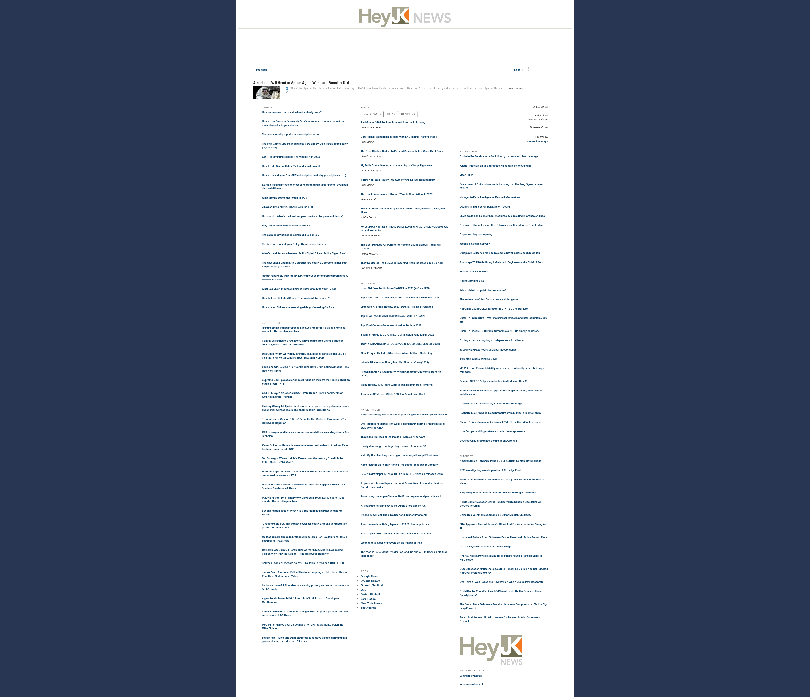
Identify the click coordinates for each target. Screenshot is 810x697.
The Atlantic (368, 607)
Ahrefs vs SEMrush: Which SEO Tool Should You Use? (393, 394)
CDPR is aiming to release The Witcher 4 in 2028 (291, 157)
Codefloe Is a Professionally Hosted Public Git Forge (491, 403)
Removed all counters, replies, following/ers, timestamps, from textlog (501, 225)
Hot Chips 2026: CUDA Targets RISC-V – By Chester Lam (494, 308)
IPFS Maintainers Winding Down (478, 359)
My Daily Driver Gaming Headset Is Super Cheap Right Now (396, 165)
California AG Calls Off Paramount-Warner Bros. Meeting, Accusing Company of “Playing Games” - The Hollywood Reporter (302, 551)
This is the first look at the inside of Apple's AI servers (393, 437)
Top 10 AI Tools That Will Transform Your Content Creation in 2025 (400, 297)
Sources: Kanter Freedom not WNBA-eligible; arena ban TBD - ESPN (303, 563)
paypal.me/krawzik (471, 675)
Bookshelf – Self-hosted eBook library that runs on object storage (499, 156)
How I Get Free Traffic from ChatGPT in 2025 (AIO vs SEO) (395, 288)
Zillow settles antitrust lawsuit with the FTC (287, 207)
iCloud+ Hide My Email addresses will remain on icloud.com (495, 165)
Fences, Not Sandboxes (474, 271)
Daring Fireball (370, 594)
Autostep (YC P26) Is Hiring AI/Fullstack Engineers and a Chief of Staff (501, 262)
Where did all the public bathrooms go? (483, 290)
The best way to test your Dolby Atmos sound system (294, 244)
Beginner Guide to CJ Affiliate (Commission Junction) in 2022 (397, 334)
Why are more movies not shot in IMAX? (286, 225)
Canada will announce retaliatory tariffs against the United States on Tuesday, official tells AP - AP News (302, 342)
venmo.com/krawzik (472, 684)
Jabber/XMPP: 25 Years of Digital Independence (488, 349)
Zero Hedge (368, 599)
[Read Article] (287, 88)
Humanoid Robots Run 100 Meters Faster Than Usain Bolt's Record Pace (503, 537)
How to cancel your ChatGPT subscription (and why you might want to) (304, 175)
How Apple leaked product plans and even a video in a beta (396, 533)
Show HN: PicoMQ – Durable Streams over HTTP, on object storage (500, 331)
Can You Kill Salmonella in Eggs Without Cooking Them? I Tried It (399, 137)
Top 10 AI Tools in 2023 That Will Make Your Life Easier (393, 316)
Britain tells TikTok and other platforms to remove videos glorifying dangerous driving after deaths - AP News (305, 639)
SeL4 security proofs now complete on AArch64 (488, 440)
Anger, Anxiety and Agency (476, 234)
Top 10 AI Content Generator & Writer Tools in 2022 (391, 325)
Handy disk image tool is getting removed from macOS (393, 446)
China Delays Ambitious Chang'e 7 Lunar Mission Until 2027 (495, 515)
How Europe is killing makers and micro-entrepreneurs (492, 431)
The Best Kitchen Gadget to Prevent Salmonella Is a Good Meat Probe (402, 151)
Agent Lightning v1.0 (472, 281)
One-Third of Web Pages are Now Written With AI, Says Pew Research (501, 582)
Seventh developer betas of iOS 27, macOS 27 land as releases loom (402, 474)
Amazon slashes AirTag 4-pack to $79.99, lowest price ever (396, 524)
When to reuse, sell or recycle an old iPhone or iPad (391, 543)
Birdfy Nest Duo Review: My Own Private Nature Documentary (398, 180)
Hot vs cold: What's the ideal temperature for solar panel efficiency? (302, 216)
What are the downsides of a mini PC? (284, 198)
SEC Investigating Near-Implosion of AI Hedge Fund (490, 470)
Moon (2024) (467, 175)
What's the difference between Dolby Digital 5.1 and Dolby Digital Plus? (304, 253)
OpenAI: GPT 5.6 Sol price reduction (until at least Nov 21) (494, 381)
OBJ (363, 590)
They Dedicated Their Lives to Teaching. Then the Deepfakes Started (402, 263)
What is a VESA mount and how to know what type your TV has (299, 289)
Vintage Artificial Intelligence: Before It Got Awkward (491, 197)
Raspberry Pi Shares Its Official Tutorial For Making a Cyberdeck (498, 492)
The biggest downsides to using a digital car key (290, 235)
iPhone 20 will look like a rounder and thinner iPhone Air (394, 515)
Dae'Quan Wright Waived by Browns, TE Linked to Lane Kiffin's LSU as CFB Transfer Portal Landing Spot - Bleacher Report (304, 355)
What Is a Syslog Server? (475, 243)
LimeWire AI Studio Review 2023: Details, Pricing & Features (397, 307)
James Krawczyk (537, 141)
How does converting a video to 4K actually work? (292, 112)
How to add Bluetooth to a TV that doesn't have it (291, 166)
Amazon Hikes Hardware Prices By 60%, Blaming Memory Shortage (500, 461)
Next (518, 69)
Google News (369, 576)
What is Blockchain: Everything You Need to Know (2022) (395, 362)
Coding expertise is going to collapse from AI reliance (492, 340)
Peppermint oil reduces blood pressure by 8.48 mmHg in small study (500, 413)
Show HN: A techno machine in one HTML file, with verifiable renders (500, 422)
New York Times (371, 603)
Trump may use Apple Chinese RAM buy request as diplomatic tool (401, 496)
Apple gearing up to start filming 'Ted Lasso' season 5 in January (399, 464)
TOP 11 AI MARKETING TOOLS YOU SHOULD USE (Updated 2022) (400, 344)
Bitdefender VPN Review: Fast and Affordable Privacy (393, 122)
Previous (260, 69)
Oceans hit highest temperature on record (485, 206)
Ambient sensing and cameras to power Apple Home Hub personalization (404, 414)
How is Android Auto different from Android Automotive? (296, 298)
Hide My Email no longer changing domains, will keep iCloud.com (399, 455)
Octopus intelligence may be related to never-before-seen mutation (500, 253)
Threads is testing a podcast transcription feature (291, 134)
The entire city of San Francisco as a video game (489, 299)
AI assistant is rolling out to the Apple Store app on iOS (393, 505)
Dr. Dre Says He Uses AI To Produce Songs (485, 546)
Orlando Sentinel (372, 585)
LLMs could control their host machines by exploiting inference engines (502, 216)
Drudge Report (370, 581)
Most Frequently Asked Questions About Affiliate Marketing (396, 353)
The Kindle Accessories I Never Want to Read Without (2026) (397, 194)
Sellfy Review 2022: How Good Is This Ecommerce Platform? (397, 385)
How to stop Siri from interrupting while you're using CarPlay (298, 307)
